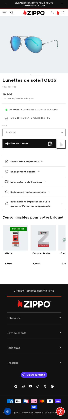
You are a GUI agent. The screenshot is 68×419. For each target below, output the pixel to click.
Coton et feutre (42, 253)
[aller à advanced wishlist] (58, 13)
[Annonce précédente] (6, 3)
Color (5, 126)
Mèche (9, 253)
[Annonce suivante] (62, 3)
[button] (4, 12)
